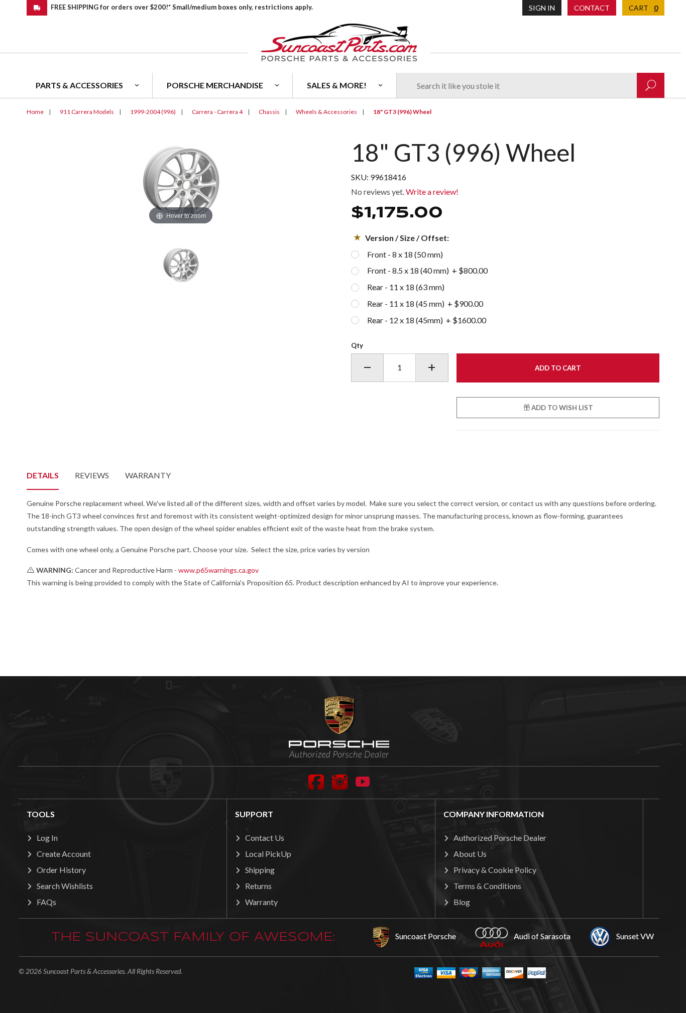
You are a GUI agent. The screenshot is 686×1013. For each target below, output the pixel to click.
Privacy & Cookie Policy (494, 869)
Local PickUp (268, 853)
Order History (61, 869)
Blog (461, 902)
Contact (592, 8)
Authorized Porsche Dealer (499, 837)
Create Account (64, 853)
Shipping (260, 869)
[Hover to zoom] (181, 182)
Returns (258, 886)
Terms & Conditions (487, 886)
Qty (357, 345)
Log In (47, 837)
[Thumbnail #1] (180, 265)
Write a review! (432, 191)
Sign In (542, 8)
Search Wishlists (65, 886)
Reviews (92, 475)
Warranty (148, 475)
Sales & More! (337, 85)
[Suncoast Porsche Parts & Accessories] (339, 42)
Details (43, 475)
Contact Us (264, 837)
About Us (470, 853)
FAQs (46, 902)
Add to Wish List (561, 408)
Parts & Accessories (79, 85)
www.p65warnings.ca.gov (218, 570)
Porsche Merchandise (215, 85)
